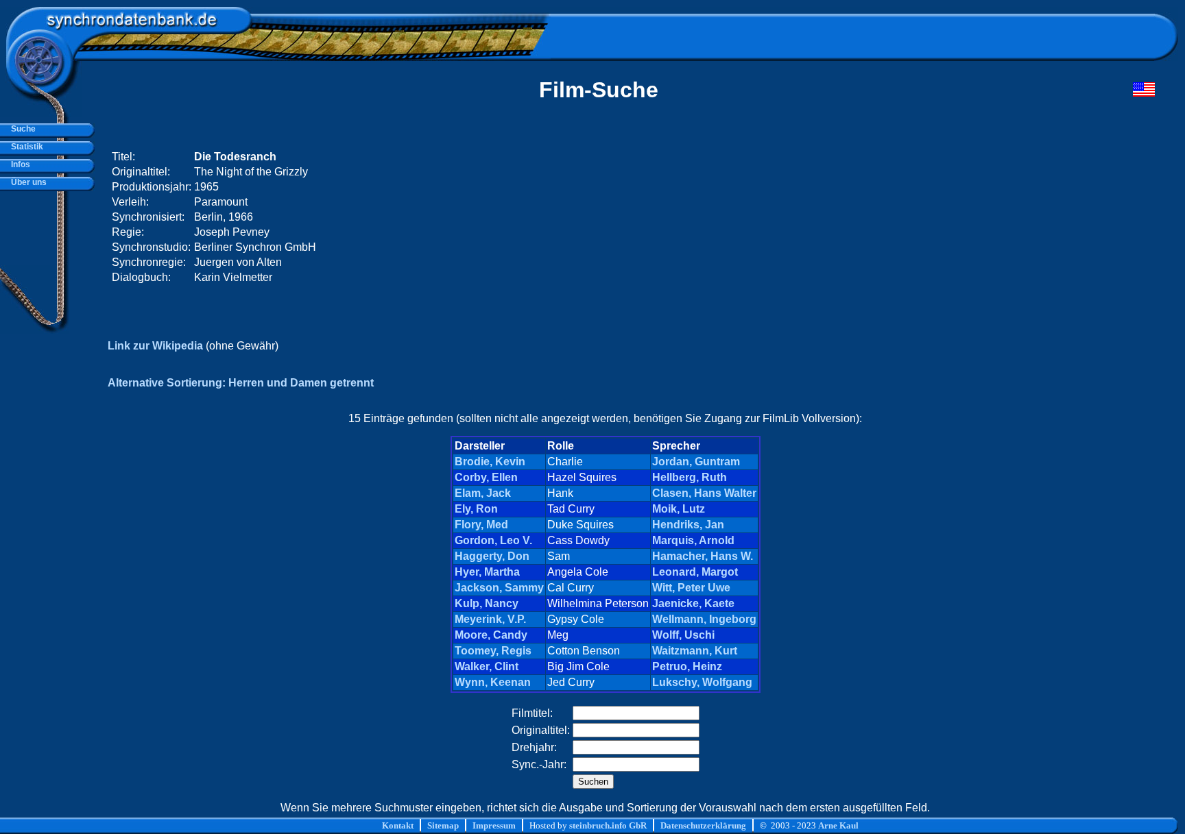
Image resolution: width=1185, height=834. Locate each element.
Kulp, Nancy (486, 603)
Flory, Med (481, 524)
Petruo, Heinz (687, 666)
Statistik (25, 146)
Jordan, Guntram (696, 461)
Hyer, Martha (487, 572)
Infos (18, 164)
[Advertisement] (895, 217)
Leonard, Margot (695, 572)
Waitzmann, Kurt (694, 651)
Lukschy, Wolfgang (702, 682)
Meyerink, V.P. (490, 619)
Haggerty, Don (492, 556)
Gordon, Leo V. (493, 540)
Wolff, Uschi (683, 635)
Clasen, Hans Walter (704, 493)
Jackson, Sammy (499, 587)
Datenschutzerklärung (703, 825)
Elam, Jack (483, 493)
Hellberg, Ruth (689, 477)
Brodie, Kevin (490, 461)
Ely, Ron (476, 509)
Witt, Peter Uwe (691, 587)
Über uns (27, 182)
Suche (21, 129)
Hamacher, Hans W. (702, 556)
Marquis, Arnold (693, 540)
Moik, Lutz (678, 509)
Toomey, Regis (493, 651)
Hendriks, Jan (688, 524)
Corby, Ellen (486, 477)
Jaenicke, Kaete (693, 603)
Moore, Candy (491, 635)
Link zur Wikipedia (155, 346)
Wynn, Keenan (493, 682)
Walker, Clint (486, 666)
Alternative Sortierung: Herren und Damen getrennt (241, 383)
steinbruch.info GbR (608, 825)
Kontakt (398, 825)
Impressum (494, 825)
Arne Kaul (838, 825)
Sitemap (443, 825)
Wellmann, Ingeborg (704, 619)
